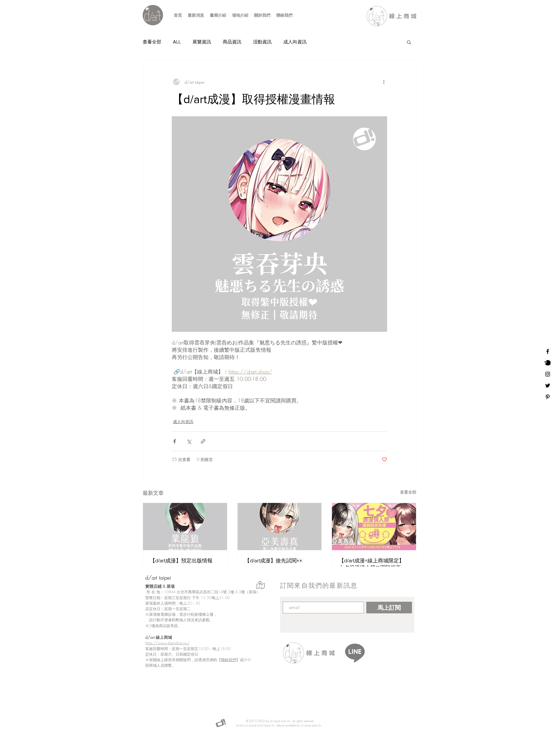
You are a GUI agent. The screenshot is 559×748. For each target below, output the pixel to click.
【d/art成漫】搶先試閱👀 (274, 561)
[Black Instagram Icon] (547, 374)
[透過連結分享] (203, 441)
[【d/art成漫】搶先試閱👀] (280, 526)
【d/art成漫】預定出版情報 (181, 561)
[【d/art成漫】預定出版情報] (185, 526)
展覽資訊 (201, 41)
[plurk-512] (547, 363)
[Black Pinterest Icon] (547, 397)
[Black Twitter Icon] (547, 385)
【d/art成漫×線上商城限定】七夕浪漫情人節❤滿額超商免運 (372, 564)
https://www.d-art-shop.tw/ (167, 642)
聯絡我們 (228, 659)
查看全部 (152, 41)
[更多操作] (383, 81)
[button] (409, 42)
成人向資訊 (295, 41)
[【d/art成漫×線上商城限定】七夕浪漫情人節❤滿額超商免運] (374, 526)
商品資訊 (232, 41)
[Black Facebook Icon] (547, 351)
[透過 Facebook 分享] (174, 441)
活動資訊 (262, 41)
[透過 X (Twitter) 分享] (189, 441)
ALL (177, 41)
